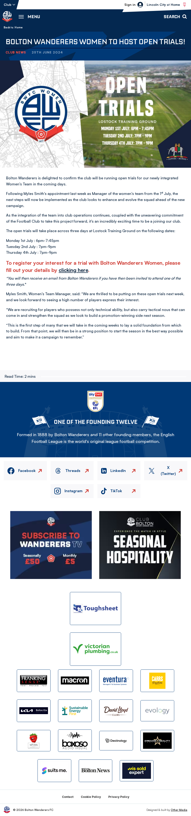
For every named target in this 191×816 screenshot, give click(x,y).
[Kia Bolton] (34, 710)
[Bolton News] (96, 770)
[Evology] (157, 710)
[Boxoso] (75, 740)
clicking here (73, 270)
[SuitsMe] (54, 770)
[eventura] (116, 680)
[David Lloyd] (116, 710)
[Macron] (75, 680)
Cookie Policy (91, 797)
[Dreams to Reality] (157, 740)
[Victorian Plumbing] (95, 649)
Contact (67, 797)
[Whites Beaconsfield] (34, 740)
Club (7, 5)
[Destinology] (116, 740)
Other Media (179, 810)
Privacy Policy (118, 797)
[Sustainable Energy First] (75, 710)
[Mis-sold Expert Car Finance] (136, 770)
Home (19, 27)
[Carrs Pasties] (157, 680)
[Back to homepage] (7, 16)
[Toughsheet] (95, 608)
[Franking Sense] (34, 680)
